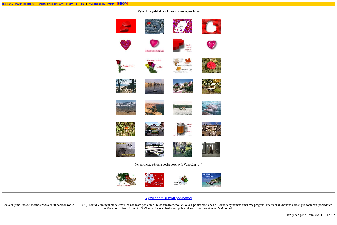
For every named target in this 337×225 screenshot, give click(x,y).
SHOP (122, 3)
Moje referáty (55, 3)
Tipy (76, 3)
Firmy (83, 3)
